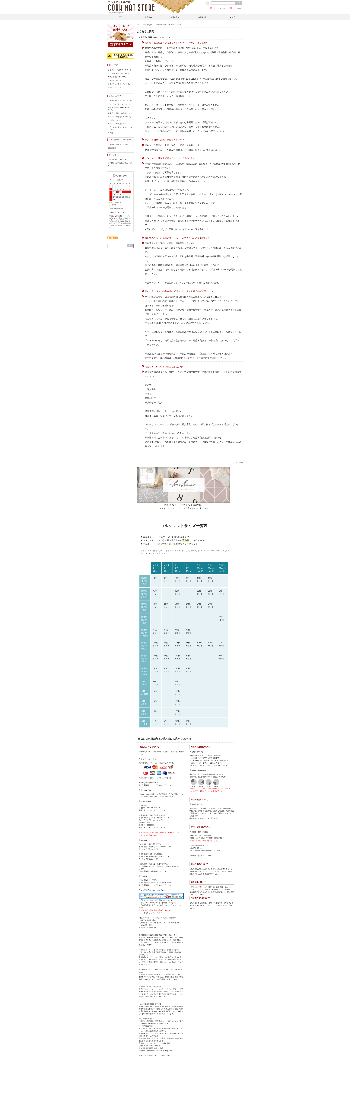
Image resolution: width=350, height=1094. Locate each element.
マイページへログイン (221, 8)
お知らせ (112, 154)
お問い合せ (175, 17)
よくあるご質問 (147, 25)
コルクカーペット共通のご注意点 (120, 100)
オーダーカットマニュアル (118, 144)
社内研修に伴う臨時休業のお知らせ (120, 164)
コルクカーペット (114, 80)
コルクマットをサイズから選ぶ (119, 84)
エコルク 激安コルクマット (118, 77)
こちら (147, 913)
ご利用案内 (148, 17)
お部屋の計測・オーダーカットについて (120, 108)
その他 (110, 133)
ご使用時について (114, 120)
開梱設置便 (112, 148)
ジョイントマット (114, 87)
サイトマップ (230, 17)
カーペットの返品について (118, 123)
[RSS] (112, 238)
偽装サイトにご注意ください (118, 159)
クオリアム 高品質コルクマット (119, 70)
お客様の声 (202, 17)
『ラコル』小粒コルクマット (118, 73)
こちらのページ (202, 818)
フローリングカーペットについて (120, 104)
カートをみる (238, 8)
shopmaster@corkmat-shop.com (207, 850)
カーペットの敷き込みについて (119, 117)
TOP (120, 17)
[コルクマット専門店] (151, 1)
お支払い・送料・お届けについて (120, 113)
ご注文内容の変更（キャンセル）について (155, 37)
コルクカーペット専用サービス (121, 139)
